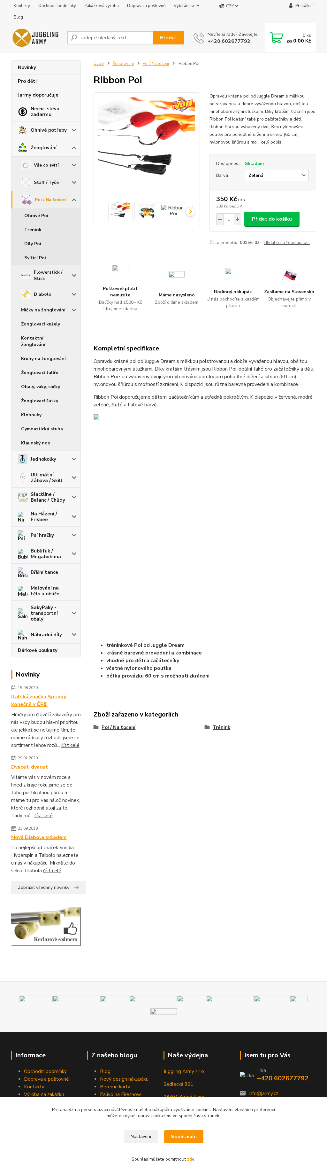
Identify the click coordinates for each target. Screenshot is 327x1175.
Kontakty (22, 6)
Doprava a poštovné (146, 6)
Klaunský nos (35, 443)
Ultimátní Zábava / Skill (46, 478)
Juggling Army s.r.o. (184, 1071)
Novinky (27, 67)
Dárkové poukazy (37, 650)
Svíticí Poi (35, 258)
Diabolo (42, 294)
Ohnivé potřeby (49, 130)
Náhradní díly (46, 634)
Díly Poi (32, 244)
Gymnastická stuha (42, 429)
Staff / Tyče (46, 182)
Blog (18, 17)
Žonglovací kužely (40, 324)
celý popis (271, 142)
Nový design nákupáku (124, 1079)
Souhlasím (184, 1136)
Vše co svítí (46, 165)
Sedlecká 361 (178, 1084)
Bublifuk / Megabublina (46, 554)
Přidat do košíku (272, 219)
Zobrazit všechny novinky (43, 887)
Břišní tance (44, 572)
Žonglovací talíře (39, 373)
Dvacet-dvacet (29, 767)
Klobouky (31, 415)
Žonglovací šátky (39, 401)
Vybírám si (184, 6)
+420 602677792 (229, 41)
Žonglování (44, 148)
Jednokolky (43, 459)
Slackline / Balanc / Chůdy (48, 497)
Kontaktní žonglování (33, 341)
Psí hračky (42, 535)
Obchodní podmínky (57, 6)
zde (190, 1159)
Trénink (33, 230)
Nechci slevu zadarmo (45, 112)
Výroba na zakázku (44, 1094)
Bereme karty (115, 1087)
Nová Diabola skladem (39, 837)
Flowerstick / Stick (48, 275)
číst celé (70, 745)
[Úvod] (36, 37)
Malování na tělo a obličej (46, 591)
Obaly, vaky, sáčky (40, 387)
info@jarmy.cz (263, 1093)
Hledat (168, 37)
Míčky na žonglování (43, 310)
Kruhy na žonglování (43, 359)
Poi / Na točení (51, 200)
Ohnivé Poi (36, 216)
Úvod (99, 64)
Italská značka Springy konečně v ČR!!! (38, 700)
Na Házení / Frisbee (44, 517)
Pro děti (27, 81)
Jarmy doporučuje (38, 95)
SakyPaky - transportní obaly (44, 613)
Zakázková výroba (101, 6)
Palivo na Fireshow (120, 1094)
